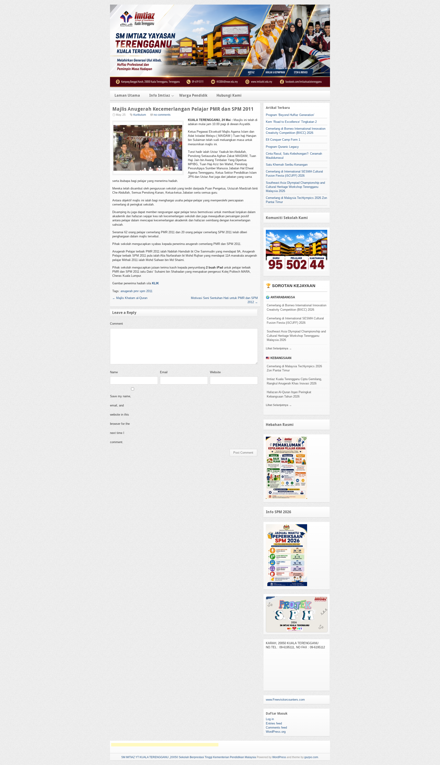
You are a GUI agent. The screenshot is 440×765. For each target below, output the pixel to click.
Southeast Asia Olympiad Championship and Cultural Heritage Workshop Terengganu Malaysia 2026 (295, 187)
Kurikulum (139, 114)
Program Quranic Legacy (282, 146)
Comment (116, 323)
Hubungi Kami (229, 95)
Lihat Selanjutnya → (279, 348)
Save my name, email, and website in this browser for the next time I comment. (120, 419)
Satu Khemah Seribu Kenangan (287, 164)
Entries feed (274, 723)
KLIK (155, 283)
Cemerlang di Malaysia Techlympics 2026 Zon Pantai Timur (294, 368)
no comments (162, 114)
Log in (270, 719)
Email (164, 372)
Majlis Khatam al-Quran (129, 298)
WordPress (279, 757)
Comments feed (276, 727)
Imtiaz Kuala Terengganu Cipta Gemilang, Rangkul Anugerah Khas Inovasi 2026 (294, 381)
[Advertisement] (164, 744)
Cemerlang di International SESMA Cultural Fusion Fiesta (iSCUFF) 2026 (295, 320)
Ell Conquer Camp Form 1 (283, 139)
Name (114, 372)
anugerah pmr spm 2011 (136, 291)
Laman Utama (127, 95)
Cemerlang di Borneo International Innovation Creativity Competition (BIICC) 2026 (296, 307)
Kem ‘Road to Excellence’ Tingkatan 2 (291, 121)
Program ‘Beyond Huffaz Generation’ (290, 115)
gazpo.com (311, 757)
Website (215, 372)
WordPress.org (276, 731)
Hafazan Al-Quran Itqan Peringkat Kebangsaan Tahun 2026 (289, 394)
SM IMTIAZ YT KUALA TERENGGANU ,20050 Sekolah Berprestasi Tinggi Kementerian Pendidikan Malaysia (188, 757)
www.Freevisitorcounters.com (285, 699)
